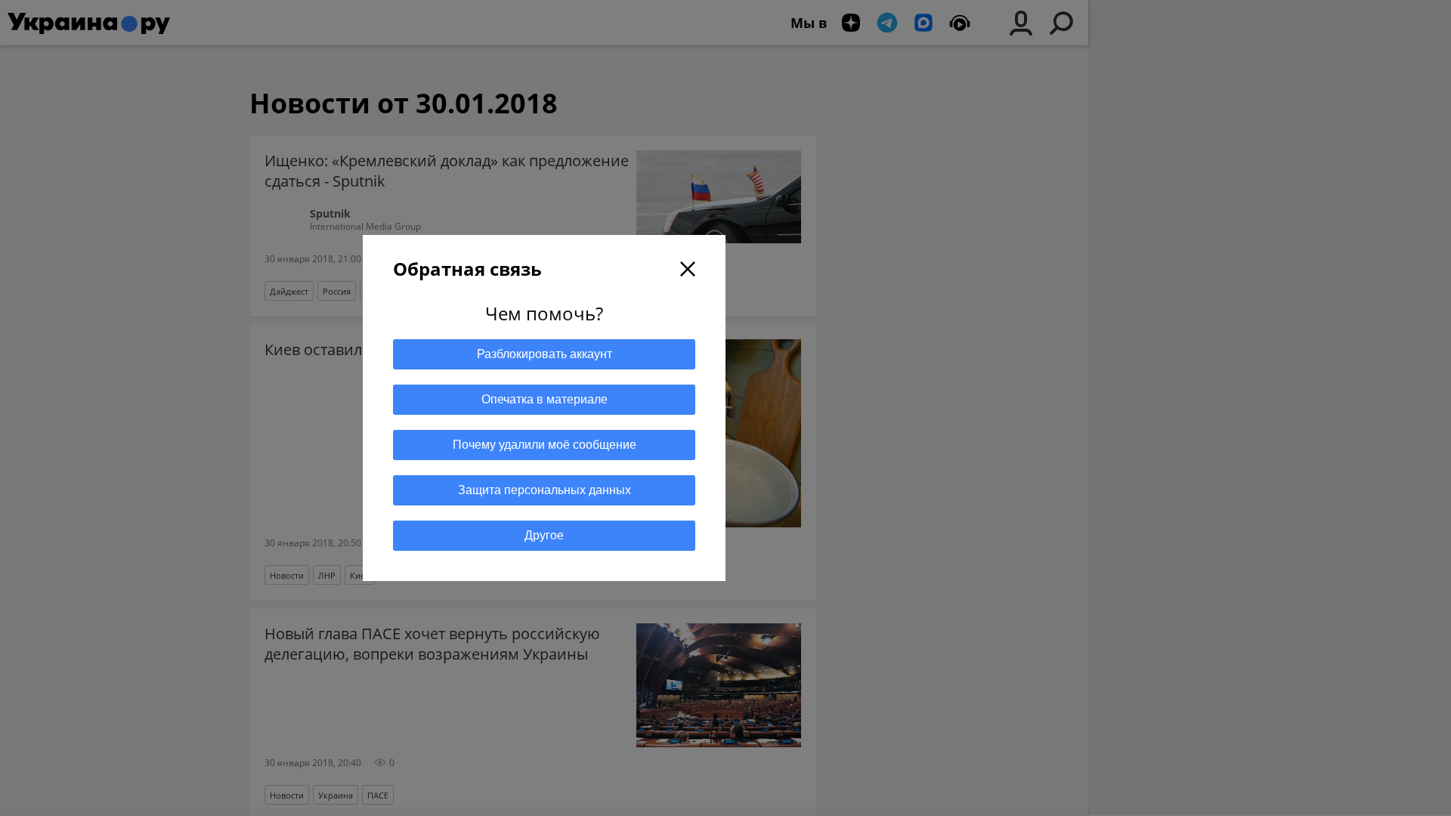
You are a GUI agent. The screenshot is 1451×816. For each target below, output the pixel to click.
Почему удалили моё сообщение (544, 444)
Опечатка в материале (544, 399)
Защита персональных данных (544, 490)
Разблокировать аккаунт (544, 354)
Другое (544, 535)
